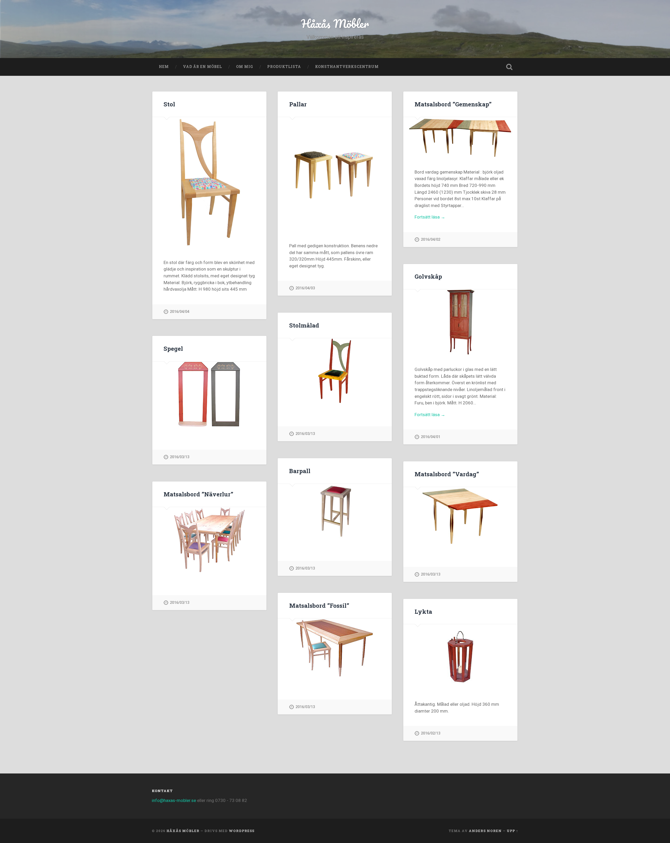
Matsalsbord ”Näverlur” (198, 494)
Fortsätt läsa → (430, 217)
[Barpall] (335, 511)
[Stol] (209, 182)
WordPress (241, 831)
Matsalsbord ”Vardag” (447, 474)
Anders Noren (485, 831)
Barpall (299, 471)
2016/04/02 (430, 239)
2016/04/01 (430, 437)
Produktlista (284, 66)
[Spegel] (209, 394)
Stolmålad (304, 325)
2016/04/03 (305, 288)
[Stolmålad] (335, 371)
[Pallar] (335, 174)
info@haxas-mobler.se (174, 800)
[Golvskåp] (460, 322)
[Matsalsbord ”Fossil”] (335, 647)
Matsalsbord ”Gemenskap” (453, 104)
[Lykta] (460, 657)
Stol (169, 104)
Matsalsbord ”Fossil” (319, 605)
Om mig (244, 66)
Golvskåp (428, 276)
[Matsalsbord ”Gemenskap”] (460, 137)
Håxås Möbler (335, 23)
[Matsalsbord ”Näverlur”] (209, 539)
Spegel (173, 348)
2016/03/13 (305, 434)
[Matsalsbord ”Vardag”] (460, 515)
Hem (164, 66)
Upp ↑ (512, 831)
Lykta (423, 611)
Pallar (298, 104)
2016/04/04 (179, 311)
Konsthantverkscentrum (347, 66)
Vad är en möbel (202, 66)
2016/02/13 (430, 733)
